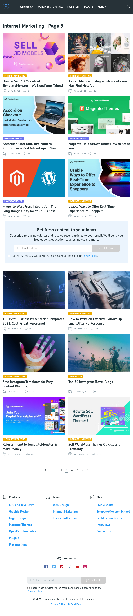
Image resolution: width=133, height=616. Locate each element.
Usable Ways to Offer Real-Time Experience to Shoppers (91, 208)
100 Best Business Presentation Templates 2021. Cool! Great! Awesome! (33, 321)
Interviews (103, 525)
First (46, 471)
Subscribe (96, 580)
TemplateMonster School (113, 511)
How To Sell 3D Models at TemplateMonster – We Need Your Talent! (33, 83)
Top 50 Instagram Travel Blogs (90, 381)
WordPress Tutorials (50, 6)
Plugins (88, 6)
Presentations (18, 544)
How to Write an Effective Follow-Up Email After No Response (95, 321)
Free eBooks (105, 505)
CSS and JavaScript (21, 505)
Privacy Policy (90, 255)
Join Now (109, 248)
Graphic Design (19, 511)
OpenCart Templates (22, 531)
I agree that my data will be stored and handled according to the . (54, 255)
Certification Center (109, 518)
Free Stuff (73, 6)
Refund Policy (75, 604)
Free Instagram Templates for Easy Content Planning (28, 383)
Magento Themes (13, 138)
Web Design (26, 6)
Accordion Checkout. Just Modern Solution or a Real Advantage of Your (30, 145)
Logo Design (17, 518)
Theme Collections (65, 518)
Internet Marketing (14, 75)
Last (87, 471)
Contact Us (104, 531)
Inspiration (76, 376)
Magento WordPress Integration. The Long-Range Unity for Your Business (29, 208)
